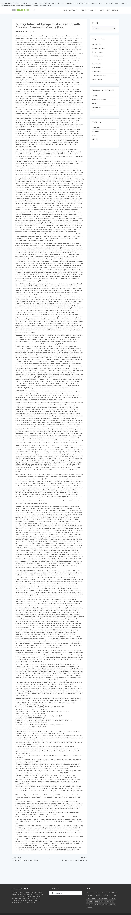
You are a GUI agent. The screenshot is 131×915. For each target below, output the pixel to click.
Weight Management (98, 75)
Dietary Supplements (98, 48)
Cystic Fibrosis (96, 107)
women (89, 907)
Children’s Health (97, 60)
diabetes (89, 895)
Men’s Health (96, 63)
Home (65, 10)
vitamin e (98, 904)
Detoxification (96, 44)
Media (108, 10)
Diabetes (95, 111)
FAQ (96, 10)
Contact (115, 10)
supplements (109, 901)
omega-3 (112, 898)
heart (114, 895)
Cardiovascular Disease (99, 99)
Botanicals (95, 131)
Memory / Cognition (98, 56)
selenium (90, 901)
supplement (98, 901)
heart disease (91, 898)
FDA (108, 895)
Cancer (94, 103)
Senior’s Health (96, 71)
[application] (78, 10)
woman (112, 904)
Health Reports (97, 79)
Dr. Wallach (73, 10)
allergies (89, 892)
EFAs (93, 135)
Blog (102, 10)
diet (96, 895)
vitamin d (90, 904)
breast (97, 892)
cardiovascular (113, 892)
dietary (102, 895)
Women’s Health (97, 67)
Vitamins (94, 143)
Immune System (97, 52)
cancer (104, 892)
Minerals (94, 139)
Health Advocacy (87, 10)
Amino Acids (96, 127)
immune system (102, 898)
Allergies (94, 95)
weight (105, 904)
